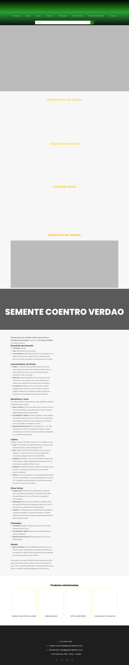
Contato (113, 16)
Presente (16, 16)
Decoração (62, 16)
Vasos (38, 16)
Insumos (49, 16)
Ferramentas (77, 16)
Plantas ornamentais (96, 16)
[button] (2, 58)
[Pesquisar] (92, 22)
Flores (28, 16)
